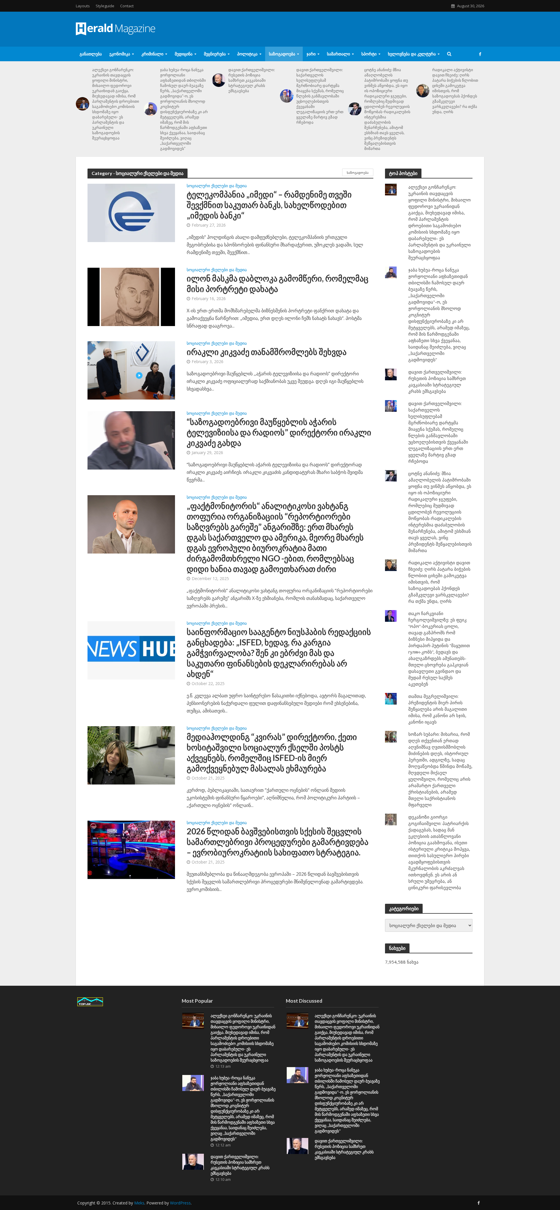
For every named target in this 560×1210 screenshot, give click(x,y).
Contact (127, 5)
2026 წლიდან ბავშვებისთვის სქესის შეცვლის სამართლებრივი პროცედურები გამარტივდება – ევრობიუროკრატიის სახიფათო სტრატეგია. (277, 841)
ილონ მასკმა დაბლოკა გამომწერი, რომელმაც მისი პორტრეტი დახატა (277, 283)
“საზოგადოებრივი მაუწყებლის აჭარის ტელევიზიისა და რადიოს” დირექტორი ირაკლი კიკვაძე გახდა (279, 432)
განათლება (91, 54)
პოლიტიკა (247, 54)
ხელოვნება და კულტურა (412, 54)
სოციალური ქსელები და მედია (217, 186)
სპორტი (369, 54)
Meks (139, 1203)
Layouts (83, 5)
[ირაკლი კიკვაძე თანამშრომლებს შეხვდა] (131, 370)
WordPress (180, 1203)
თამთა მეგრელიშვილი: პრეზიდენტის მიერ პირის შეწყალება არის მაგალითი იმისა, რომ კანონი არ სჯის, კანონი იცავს (437, 709)
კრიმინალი (152, 54)
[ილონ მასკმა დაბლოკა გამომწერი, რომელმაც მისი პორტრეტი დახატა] (131, 296)
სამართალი (338, 54)
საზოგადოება (282, 54)
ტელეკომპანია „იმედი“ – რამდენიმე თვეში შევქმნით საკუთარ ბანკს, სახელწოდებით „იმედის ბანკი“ (269, 204)
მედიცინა (183, 54)
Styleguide (105, 5)
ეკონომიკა (119, 54)
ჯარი (311, 54)
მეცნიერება (215, 54)
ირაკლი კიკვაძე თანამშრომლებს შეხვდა (266, 352)
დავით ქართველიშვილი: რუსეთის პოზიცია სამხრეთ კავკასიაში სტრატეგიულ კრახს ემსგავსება (251, 80)
